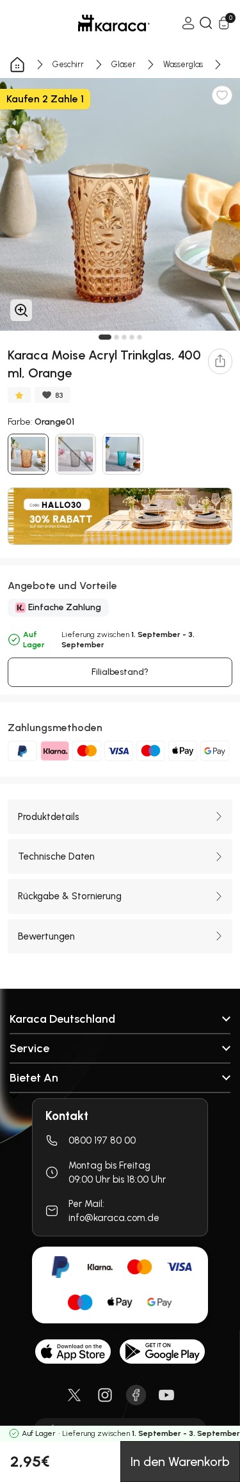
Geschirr (68, 64)
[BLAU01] (122, 454)
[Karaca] (96, 23)
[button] (105, 337)
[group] (120, 204)
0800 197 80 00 (102, 1140)
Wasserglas (183, 64)
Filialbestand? (120, 671)
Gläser (123, 64)
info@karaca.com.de (113, 1218)
